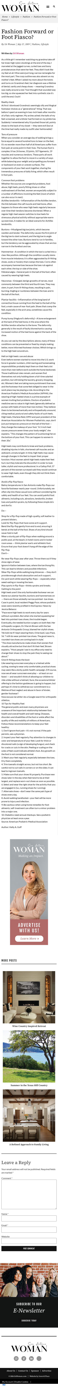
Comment (6, 1178)
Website (5, 1236)
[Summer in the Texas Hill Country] (29, 1056)
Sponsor (35, 1370)
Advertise (46, 1370)
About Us (11, 1370)
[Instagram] (16, 1358)
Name (4, 1214)
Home (5, 16)
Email (4, 1225)
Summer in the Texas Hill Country (29, 1085)
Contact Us (23, 1370)
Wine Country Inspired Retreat (29, 1026)
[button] (48, 6)
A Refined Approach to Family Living (29, 1144)
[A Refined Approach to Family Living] (29, 1115)
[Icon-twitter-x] (39, 1358)
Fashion (26, 16)
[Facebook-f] (23, 1358)
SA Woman (18, 53)
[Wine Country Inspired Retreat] (29, 997)
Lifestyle (15, 16)
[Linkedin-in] (31, 1358)
